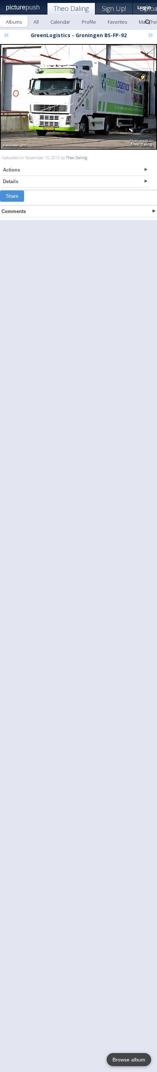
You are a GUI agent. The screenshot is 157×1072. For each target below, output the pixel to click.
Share (12, 196)
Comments (13, 211)
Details (10, 181)
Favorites (117, 22)
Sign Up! (114, 8)
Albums (14, 22)
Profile (89, 22)
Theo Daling (71, 8)
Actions (11, 170)
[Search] (147, 22)
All (36, 22)
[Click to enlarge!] (78, 97)
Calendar (60, 22)
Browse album (128, 1060)
